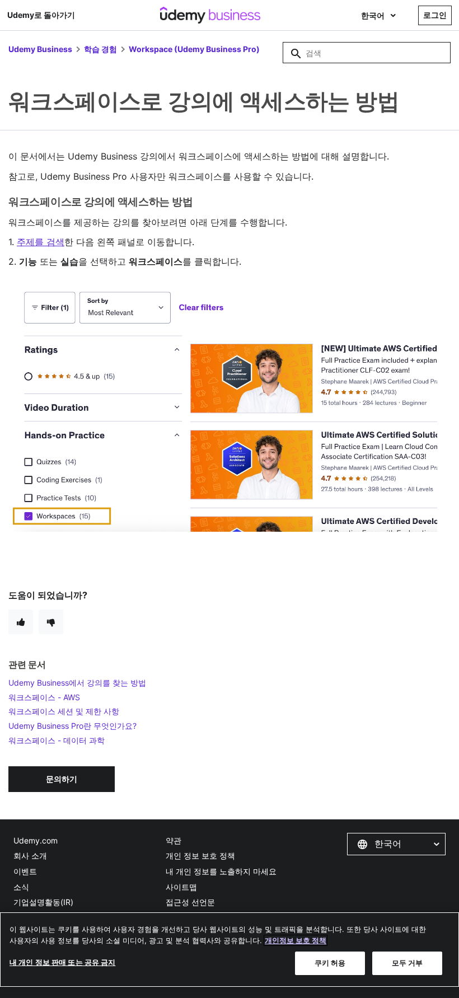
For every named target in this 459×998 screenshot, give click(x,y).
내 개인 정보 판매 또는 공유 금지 (62, 962)
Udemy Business (40, 49)
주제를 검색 (40, 241)
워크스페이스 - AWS (44, 697)
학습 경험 (100, 49)
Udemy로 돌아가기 (41, 15)
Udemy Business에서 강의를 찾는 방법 (77, 682)
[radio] (20, 622)
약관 (173, 840)
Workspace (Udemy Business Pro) (194, 49)
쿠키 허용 (330, 962)
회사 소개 (30, 855)
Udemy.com (35, 840)
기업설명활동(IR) (43, 902)
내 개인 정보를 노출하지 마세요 (221, 871)
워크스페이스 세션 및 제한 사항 (63, 711)
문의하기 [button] (61, 779)
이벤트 (25, 871)
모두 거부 (407, 962)
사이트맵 (181, 887)
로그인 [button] (435, 15)
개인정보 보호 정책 (295, 940)
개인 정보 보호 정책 (200, 855)
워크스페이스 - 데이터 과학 (56, 740)
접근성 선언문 (190, 902)
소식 (21, 887)
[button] (396, 844)
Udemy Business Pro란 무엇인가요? (72, 725)
